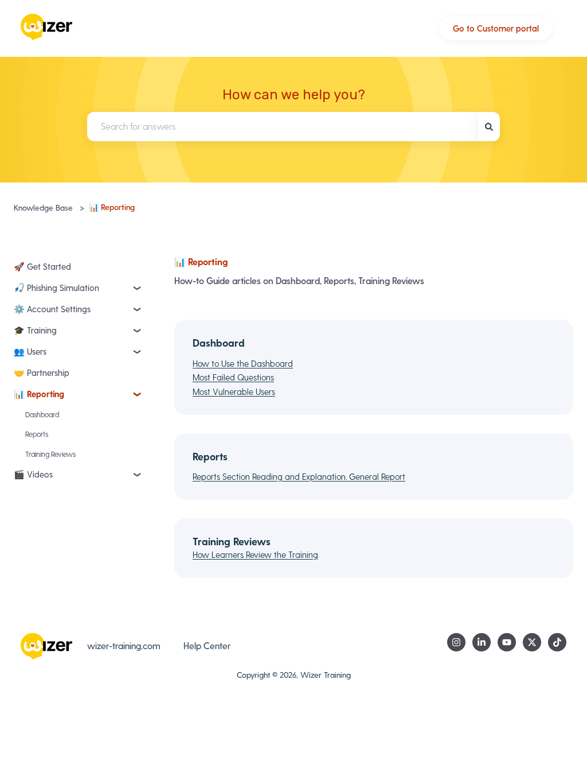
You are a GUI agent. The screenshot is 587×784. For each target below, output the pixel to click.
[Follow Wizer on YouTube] (507, 642)
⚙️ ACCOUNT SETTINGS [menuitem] (52, 309)
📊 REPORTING (112, 207)
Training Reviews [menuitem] (50, 453)
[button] (137, 290)
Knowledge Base (43, 207)
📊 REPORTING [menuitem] (39, 394)
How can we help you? (293, 95)
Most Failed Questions (233, 377)
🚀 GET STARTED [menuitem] (42, 266)
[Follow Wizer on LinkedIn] (481, 642)
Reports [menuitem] (36, 433)
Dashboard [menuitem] (42, 414)
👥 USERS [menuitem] (30, 351)
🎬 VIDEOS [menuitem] (33, 474)
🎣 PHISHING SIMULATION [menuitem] (56, 287)
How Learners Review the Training (255, 554)
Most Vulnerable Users (234, 391)
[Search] (489, 126)
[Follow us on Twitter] (532, 642)
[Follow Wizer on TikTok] (557, 642)
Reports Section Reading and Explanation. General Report (299, 476)
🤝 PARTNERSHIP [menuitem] (41, 372)
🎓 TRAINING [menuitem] (35, 330)
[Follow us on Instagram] (456, 642)
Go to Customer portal (496, 28)
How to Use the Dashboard (243, 363)
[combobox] (282, 126)
